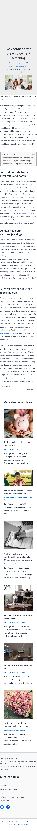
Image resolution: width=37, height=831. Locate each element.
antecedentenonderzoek (9, 333)
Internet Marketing (10, 497)
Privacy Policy (5, 801)
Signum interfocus (29, 213)
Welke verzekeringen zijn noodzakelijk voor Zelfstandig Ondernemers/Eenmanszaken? (18, 557)
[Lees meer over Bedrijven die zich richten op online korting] (18, 423)
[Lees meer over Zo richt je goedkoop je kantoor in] (18, 652)
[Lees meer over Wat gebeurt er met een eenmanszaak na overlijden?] (18, 704)
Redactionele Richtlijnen (9, 789)
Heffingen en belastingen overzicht (12, 797)
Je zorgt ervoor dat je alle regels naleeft (17, 164)
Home (2, 782)
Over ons (3, 786)
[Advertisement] (18, 24)
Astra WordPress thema (20, 824)
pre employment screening (19, 125)
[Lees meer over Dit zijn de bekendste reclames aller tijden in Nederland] (18, 478)
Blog (1, 793)
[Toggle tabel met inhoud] (32, 154)
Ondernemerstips (9, 449)
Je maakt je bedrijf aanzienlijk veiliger (17, 161)
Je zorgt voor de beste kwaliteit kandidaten (18, 158)
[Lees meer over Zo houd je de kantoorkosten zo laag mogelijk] (18, 597)
